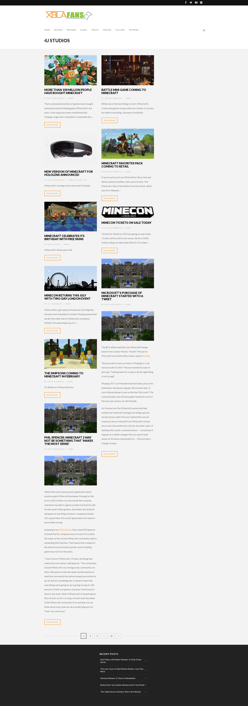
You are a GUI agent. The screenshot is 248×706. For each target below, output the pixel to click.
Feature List (81, 180)
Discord (107, 30)
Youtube (120, 30)
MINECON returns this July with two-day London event (67, 297)
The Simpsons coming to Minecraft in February (63, 374)
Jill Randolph (55, 304)
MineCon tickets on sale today (126, 222)
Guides (83, 30)
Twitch (95, 30)
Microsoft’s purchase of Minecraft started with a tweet (122, 296)
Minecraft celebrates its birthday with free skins (64, 237)
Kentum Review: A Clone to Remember (117, 678)
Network (134, 30)
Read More (52, 125)
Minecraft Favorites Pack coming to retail (122, 164)
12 (111, 636)
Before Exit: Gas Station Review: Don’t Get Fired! (122, 685)
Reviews (58, 30)
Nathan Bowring (113, 98)
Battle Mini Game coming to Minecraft (123, 91)
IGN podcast (65, 529)
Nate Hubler (54, 244)
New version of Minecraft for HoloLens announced (68, 173)
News (47, 30)
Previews (71, 30)
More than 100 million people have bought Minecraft (68, 91)
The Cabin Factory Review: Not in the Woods (120, 691)
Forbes (146, 355)
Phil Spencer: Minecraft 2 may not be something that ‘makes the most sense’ (68, 440)
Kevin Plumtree (56, 381)
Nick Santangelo (56, 98)
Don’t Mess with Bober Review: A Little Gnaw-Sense (121, 660)
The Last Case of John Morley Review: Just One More (121, 670)
